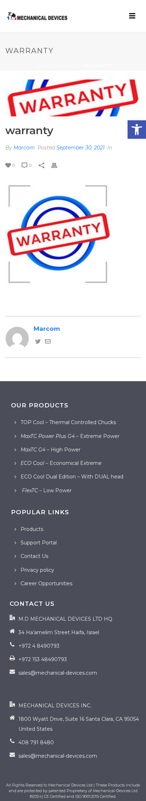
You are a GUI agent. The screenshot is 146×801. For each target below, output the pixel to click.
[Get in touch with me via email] (48, 342)
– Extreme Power (70, 436)
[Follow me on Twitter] (38, 342)
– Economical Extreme (61, 463)
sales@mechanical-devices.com (57, 673)
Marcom (24, 147)
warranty (66, 66)
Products (32, 529)
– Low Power (46, 490)
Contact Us (34, 556)
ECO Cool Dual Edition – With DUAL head (72, 476)
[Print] (57, 165)
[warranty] (73, 97)
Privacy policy (37, 570)
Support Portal (39, 542)
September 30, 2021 (80, 147)
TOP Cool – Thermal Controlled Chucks (68, 422)
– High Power (50, 449)
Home (42, 66)
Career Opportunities (46, 583)
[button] (137, 129)
